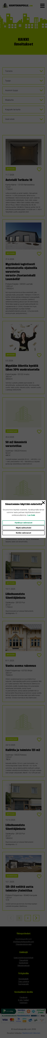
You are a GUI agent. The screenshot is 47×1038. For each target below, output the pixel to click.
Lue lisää (31, 515)
